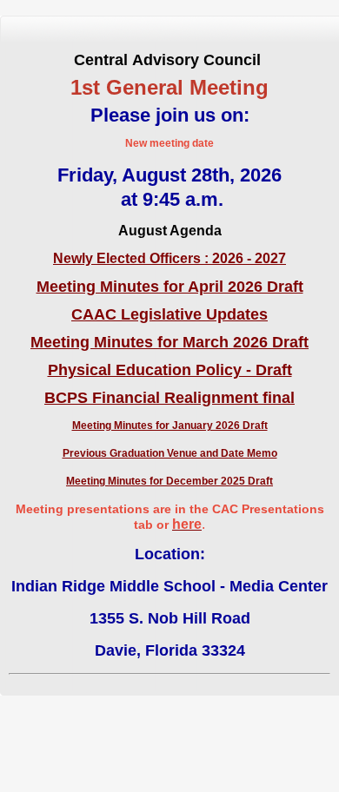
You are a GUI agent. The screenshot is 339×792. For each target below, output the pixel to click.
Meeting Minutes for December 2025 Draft (169, 481)
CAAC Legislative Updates (169, 314)
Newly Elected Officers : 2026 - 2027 (169, 258)
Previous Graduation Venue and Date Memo (170, 453)
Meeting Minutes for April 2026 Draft (170, 286)
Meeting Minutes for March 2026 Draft (169, 342)
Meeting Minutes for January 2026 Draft (170, 425)
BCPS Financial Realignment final (169, 397)
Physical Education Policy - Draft (170, 370)
